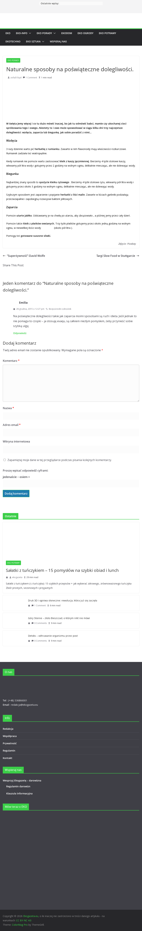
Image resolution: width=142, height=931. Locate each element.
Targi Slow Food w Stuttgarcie (115, 256)
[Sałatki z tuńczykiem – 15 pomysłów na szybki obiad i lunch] (71, 539)
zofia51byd (15, 77)
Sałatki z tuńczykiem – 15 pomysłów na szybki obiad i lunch (62, 570)
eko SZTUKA (33, 41)
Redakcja (8, 728)
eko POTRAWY (107, 33)
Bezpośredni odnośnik (60, 308)
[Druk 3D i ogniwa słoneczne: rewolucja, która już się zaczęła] (14, 603)
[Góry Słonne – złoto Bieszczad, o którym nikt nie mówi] (14, 620)
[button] (29, 33)
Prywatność (10, 743)
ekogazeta (17, 577)
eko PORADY (44, 33)
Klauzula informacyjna (19, 793)
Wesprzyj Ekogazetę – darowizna (23, 780)
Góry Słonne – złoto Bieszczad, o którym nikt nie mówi (59, 618)
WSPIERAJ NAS (58, 41)
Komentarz (11, 361)
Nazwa (8, 408)
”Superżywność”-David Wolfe (26, 256)
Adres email (12, 425)
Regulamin (9, 750)
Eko (8, 33)
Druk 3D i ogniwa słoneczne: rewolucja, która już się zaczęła (62, 600)
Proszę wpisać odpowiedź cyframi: (25, 470)
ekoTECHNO (13, 41)
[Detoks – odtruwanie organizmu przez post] (14, 638)
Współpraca (10, 736)
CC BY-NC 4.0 (23, 920)
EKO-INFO (21, 33)
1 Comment (31, 77)
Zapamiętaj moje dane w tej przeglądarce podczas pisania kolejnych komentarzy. (59, 460)
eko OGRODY (85, 33)
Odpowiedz (19, 333)
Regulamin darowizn (18, 786)
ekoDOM (66, 33)
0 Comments (40, 623)
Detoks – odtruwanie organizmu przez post (53, 635)
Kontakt (7, 758)
